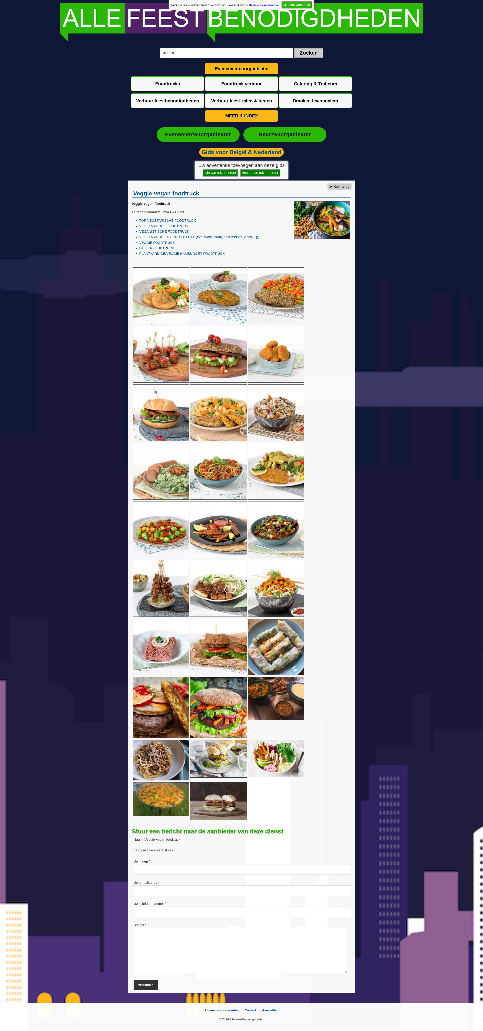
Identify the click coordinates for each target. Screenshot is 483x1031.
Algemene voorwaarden (222, 1010)
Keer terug (341, 186)
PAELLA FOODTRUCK (156, 248)
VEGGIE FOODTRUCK (157, 243)
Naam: (139, 839)
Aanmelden (270, 1010)
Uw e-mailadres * (146, 882)
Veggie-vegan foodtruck (151, 204)
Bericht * (140, 925)
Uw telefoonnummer (150, 904)
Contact (250, 1010)
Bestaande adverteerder (260, 173)
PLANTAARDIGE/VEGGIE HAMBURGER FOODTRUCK (182, 253)
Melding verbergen (296, 4)
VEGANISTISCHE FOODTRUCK (164, 231)
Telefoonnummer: (146, 212)
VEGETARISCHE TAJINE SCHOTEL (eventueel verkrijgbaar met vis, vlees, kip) (199, 237)
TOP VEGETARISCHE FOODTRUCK (167, 220)
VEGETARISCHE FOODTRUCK (163, 226)
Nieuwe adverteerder (220, 173)
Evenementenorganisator (198, 134)
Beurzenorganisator (285, 134)
